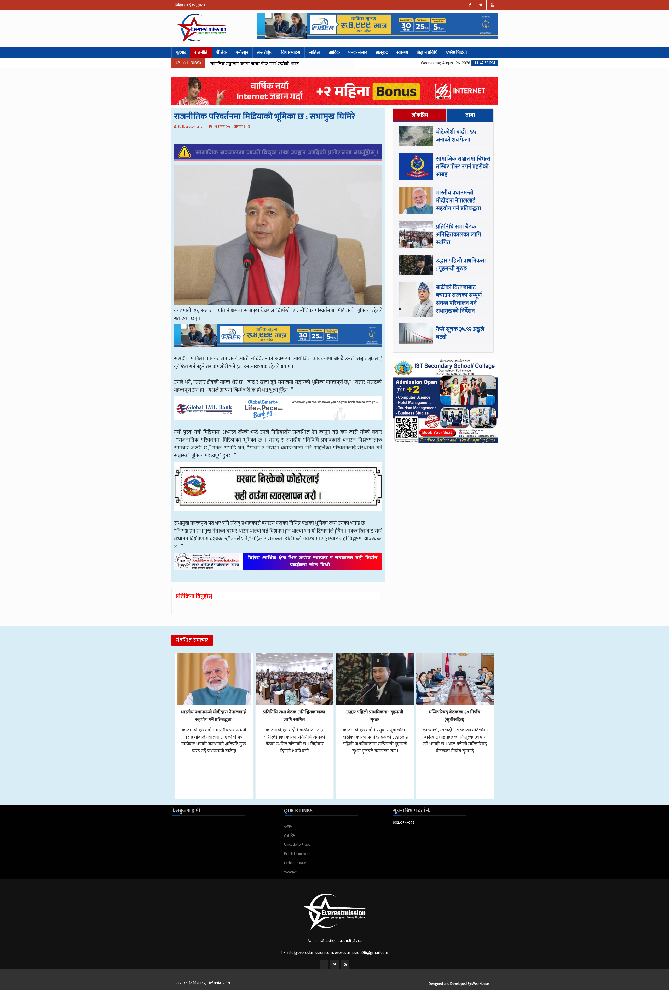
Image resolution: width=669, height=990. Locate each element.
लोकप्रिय (420, 115)
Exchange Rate (295, 863)
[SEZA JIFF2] (278, 565)
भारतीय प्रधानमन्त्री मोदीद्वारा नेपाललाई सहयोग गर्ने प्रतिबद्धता (255, 63)
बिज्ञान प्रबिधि (427, 52)
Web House (480, 984)
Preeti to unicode (297, 854)
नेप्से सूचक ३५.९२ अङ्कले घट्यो (460, 333)
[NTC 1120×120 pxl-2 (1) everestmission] (278, 339)
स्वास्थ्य (402, 52)
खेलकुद (382, 52)
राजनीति (200, 52)
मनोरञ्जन (241, 52)
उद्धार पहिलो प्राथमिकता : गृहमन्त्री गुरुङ (461, 264)
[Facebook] (324, 964)
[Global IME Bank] (278, 412)
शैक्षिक (221, 52)
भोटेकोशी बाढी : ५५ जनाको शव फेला (456, 136)
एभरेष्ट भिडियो (456, 52)
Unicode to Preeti (297, 845)
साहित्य (314, 52)
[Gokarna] (278, 490)
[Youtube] (345, 964)
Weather (290, 872)
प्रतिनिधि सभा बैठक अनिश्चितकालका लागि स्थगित (458, 234)
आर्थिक (334, 52)
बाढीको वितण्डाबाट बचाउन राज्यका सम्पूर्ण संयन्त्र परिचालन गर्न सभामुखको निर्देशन (459, 299)
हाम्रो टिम (289, 835)
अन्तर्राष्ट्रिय (265, 52)
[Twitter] (334, 964)
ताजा (470, 115)
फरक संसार (357, 52)
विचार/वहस (290, 52)
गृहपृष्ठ (181, 52)
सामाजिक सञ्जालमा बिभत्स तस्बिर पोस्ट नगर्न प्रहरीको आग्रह (463, 166)
